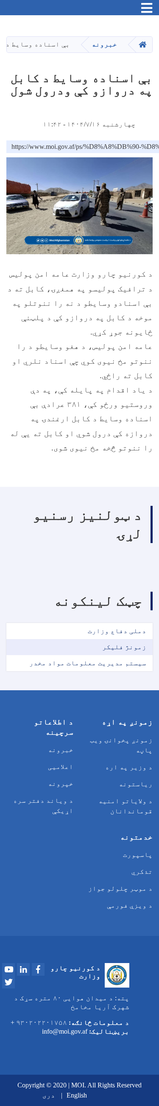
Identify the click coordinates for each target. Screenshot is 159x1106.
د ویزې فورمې (130, 905)
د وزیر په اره (129, 767)
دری (48, 1095)
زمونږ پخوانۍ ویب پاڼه (121, 745)
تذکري (142, 871)
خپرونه (60, 783)
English (77, 1095)
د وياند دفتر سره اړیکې (43, 805)
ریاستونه (136, 784)
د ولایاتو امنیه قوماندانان (125, 806)
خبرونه (104, 44)
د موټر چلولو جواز (120, 888)
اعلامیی (60, 766)
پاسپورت (138, 854)
